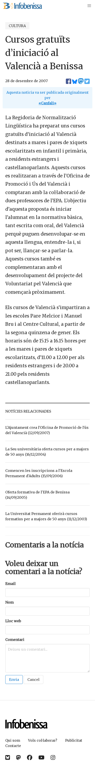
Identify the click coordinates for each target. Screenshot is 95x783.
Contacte (13, 745)
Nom (9, 602)
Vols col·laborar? (42, 740)
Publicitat (73, 740)
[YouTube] (41, 757)
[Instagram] (53, 757)
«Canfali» (48, 103)
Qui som (12, 740)
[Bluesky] (7, 757)
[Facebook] (29, 757)
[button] (89, 6)
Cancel (33, 679)
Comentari (14, 639)
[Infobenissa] (22, 6)
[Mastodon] (18, 757)
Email (10, 583)
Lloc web (13, 621)
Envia (14, 679)
